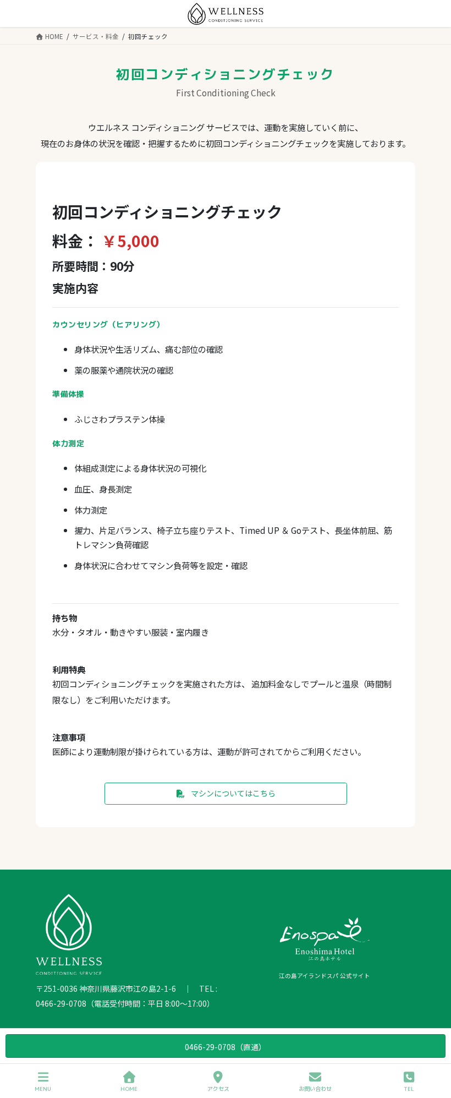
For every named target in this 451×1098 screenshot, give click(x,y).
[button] (226, 794)
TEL (409, 1088)
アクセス (218, 1088)
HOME (129, 1088)
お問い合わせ (315, 1088)
